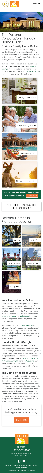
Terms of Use (33, 465)
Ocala (8, 361)
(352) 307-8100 (21, 450)
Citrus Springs (27, 358)
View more (19, 91)
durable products (26, 325)
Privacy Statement (21, 468)
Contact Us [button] (21, 420)
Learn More (32, 196)
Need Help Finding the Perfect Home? (21, 206)
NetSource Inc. (30, 470)
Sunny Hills (15, 361)
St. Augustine (29, 361)
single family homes (9, 316)
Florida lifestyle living (31, 71)
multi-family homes (27, 316)
